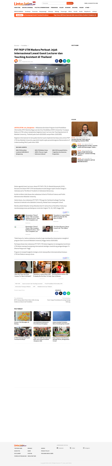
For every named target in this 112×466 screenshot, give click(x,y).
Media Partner (32, 456)
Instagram (87, 448)
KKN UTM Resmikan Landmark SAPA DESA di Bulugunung (22, 152)
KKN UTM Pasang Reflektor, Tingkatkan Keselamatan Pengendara (59, 152)
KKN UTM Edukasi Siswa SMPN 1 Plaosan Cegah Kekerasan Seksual (41, 152)
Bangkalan (30, 128)
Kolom (73, 119)
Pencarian (70, 3)
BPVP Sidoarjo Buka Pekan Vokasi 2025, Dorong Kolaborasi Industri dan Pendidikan (26, 300)
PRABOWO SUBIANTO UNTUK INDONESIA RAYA (86, 160)
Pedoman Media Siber (47, 453)
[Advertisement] (56, 31)
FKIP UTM (17, 283)
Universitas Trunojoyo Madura (23, 286)
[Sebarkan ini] (56, 61)
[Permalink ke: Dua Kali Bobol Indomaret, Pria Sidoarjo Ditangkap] (42, 316)
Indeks (43, 448)
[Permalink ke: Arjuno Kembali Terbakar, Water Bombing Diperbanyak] (61, 316)
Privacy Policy (45, 451)
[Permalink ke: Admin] (16, 61)
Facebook (61, 448)
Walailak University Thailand (45, 286)
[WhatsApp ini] (68, 61)
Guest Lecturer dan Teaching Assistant (32, 283)
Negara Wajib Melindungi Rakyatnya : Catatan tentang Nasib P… (86, 153)
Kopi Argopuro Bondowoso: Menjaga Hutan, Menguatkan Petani (61, 339)
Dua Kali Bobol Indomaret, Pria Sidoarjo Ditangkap (41, 323)
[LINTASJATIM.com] (25, 3)
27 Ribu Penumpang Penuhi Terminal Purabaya (25, 15)
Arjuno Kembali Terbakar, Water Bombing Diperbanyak (61, 323)
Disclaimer (17, 453)
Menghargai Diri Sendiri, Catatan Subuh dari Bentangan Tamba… (87, 146)
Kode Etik (17, 451)
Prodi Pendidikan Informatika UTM (53, 283)
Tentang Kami (18, 448)
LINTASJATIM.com (20, 128)
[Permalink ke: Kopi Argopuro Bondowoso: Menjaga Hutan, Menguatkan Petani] (61, 332)
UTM (34, 286)
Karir (29, 451)
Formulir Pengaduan (20, 456)
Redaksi (30, 448)
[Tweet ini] (60, 61)
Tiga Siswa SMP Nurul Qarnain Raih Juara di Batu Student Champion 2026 (66, 15)
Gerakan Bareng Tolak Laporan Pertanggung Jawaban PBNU (80, 140)
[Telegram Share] (64, 61)
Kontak (30, 453)
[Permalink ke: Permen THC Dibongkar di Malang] (23, 316)
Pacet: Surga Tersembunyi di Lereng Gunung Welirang (58, 300)
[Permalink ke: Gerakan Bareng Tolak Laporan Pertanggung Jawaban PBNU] (84, 129)
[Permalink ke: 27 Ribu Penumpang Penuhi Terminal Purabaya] (23, 332)
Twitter (73, 448)
